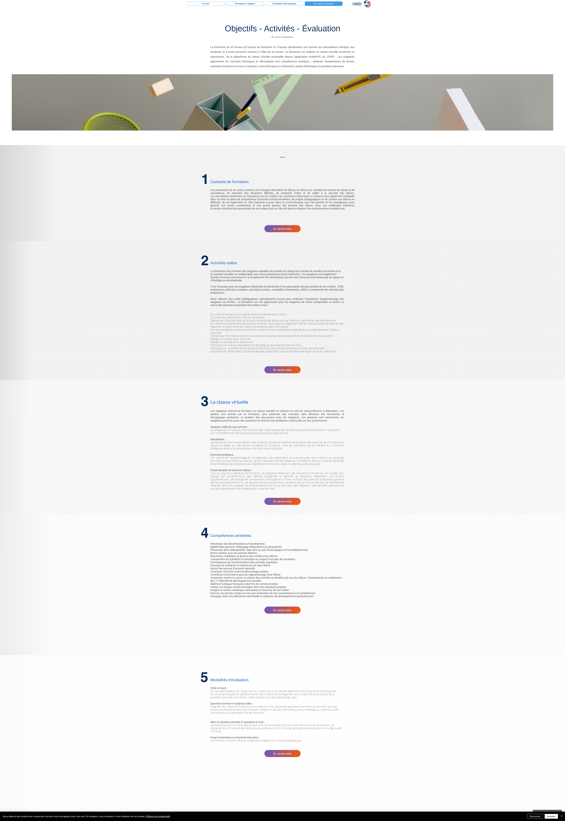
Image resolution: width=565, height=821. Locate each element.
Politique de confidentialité (158, 816)
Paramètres (535, 816)
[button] (282, 228)
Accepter (551, 816)
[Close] (561, 816)
